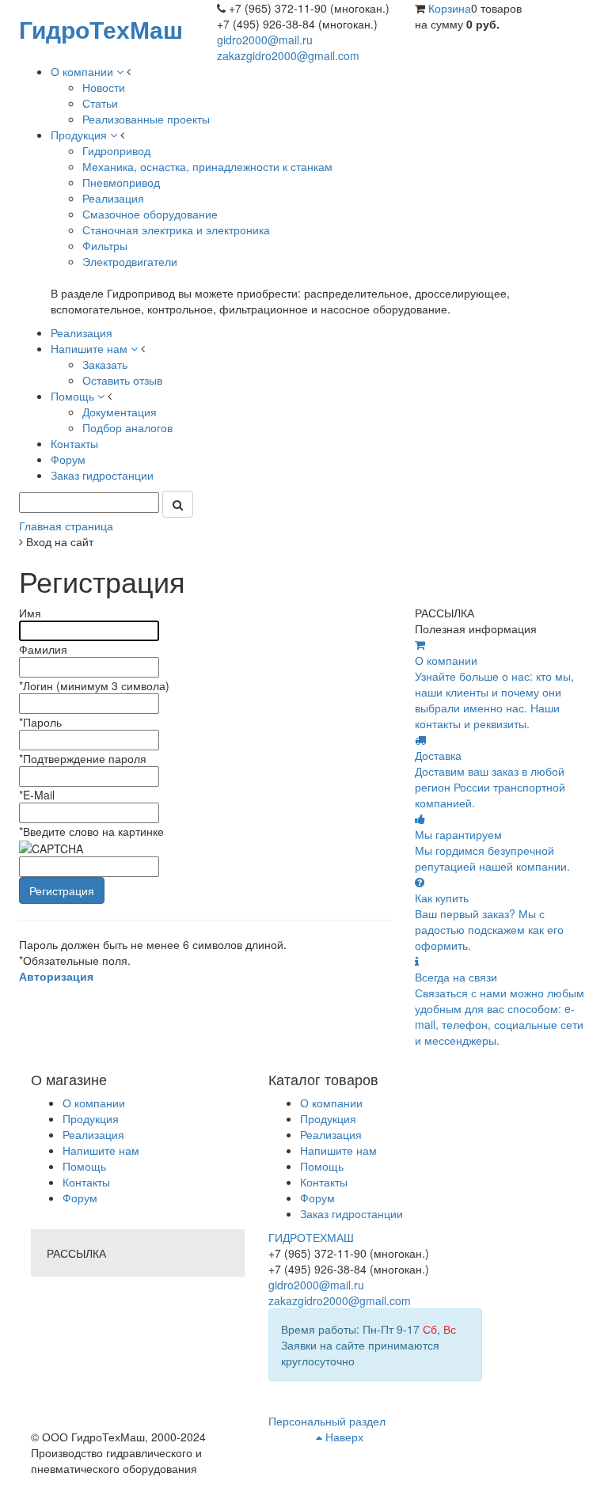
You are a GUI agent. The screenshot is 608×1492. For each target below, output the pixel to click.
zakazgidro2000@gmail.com (288, 55)
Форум (80, 1197)
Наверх (342, 1437)
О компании (94, 1102)
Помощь (84, 1166)
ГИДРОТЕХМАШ (311, 1237)
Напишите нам (101, 1150)
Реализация (93, 1134)
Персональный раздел (327, 1421)
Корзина (449, 8)
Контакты (86, 1182)
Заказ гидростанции (351, 1213)
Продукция (91, 1118)
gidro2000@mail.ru (265, 39)
